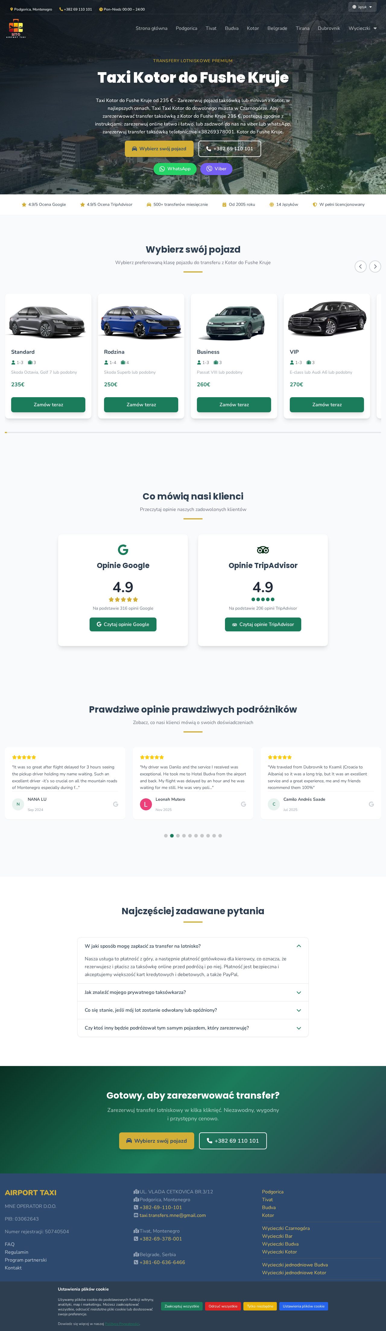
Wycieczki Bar (277, 1236)
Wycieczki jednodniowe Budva (295, 1265)
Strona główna (151, 28)
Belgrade (277, 28)
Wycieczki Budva (280, 1244)
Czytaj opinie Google (126, 624)
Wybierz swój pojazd (162, 148)
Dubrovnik (329, 28)
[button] (166, 836)
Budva (232, 28)
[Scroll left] (361, 266)
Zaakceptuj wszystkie (182, 1306)
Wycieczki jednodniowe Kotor (294, 1272)
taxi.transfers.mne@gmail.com (173, 1215)
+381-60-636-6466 (162, 1262)
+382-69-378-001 (161, 1239)
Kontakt (13, 1268)
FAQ (9, 1244)
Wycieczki (360, 28)
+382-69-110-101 (161, 1207)
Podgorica (186, 28)
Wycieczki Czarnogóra (286, 1228)
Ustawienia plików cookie (303, 1306)
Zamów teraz (48, 404)
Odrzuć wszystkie (223, 1306)
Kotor (253, 28)
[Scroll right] (375, 266)
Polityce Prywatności (122, 1323)
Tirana (302, 28)
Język (362, 7)
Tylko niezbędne (260, 1306)
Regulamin (16, 1252)
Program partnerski (26, 1260)
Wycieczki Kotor (279, 1252)
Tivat (211, 28)
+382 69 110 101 (233, 148)
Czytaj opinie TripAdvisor (266, 624)
